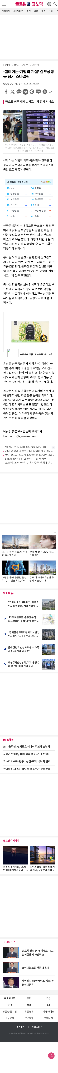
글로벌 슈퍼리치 (11, 840)
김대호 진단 (9, 942)
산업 (50, 11)
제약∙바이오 (48, 1011)
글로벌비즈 (18, 11)
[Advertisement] (29, 36)
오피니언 (48, 1018)
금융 (36, 11)
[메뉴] (4, 4)
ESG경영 (29, 1018)
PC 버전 (20, 1027)
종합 (29, 11)
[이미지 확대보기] (51, 112)
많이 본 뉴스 (9, 593)
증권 (43, 11)
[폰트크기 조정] (51, 92)
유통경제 (28, 1011)
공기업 (35, 65)
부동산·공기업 (21, 65)
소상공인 (9, 1018)
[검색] (55, 4)
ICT (48, 1005)
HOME (7, 65)
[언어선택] (49, 4)
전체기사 (6, 11)
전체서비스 (37, 1027)
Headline (8, 739)
